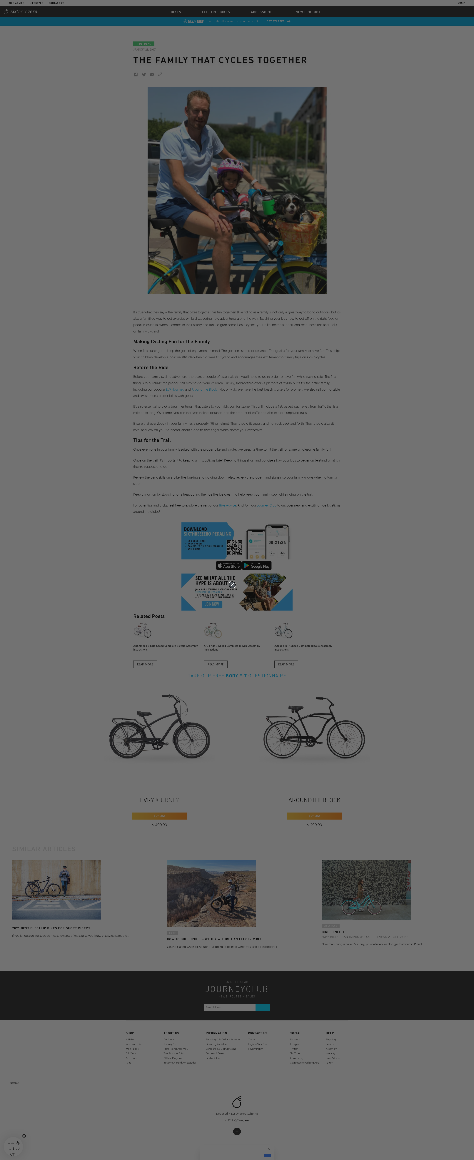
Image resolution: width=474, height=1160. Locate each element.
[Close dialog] (232, 584)
